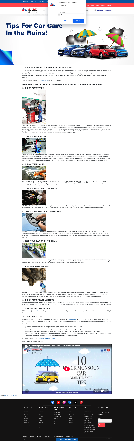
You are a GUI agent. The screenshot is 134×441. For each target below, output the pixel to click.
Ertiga (40, 426)
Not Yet (66, 20)
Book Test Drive (88, 411)
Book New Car (88, 416)
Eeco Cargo (57, 414)
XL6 (70, 411)
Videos (25, 436)
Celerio (41, 414)
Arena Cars (44, 408)
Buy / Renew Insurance (87, 423)
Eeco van (41, 427)
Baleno (71, 413)
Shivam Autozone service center (46, 338)
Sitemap (39, 436)
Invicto (71, 420)
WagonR (41, 418)
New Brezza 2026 (43, 424)
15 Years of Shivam (29, 426)
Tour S (55, 422)
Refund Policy (69, 436)
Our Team (26, 411)
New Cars (46, 10)
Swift (40, 413)
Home (23, 15)
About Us (103, 5)
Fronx (70, 418)
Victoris (41, 422)
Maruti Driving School (89, 427)
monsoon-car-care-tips (10, 395)
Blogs (88, 5)
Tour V (55, 423)
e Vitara (71, 422)
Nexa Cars (73, 408)
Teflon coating (72, 319)
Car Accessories (43, 80)
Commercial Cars (59, 408)
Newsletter (109, 5)
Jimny (70, 416)
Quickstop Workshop (89, 429)
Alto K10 (41, 411)
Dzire (40, 420)
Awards (92, 5)
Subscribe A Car (88, 418)
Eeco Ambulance (58, 416)
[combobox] (61, 15)
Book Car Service (88, 413)
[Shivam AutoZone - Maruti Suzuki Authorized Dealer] (29, 10)
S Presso (41, 416)
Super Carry (57, 412)
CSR (25, 424)
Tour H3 (56, 418)
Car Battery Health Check (89, 432)
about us (28, 408)
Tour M (56, 420)
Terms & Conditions (58, 436)
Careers (26, 413)
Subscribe (78, 20)
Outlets (97, 5)
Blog (28, 15)
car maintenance (38, 311)
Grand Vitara (72, 414)
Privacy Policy (47, 436)
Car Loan (86, 420)
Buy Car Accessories (89, 425)
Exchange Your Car (89, 414)
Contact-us (26, 414)
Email (99, 418)
